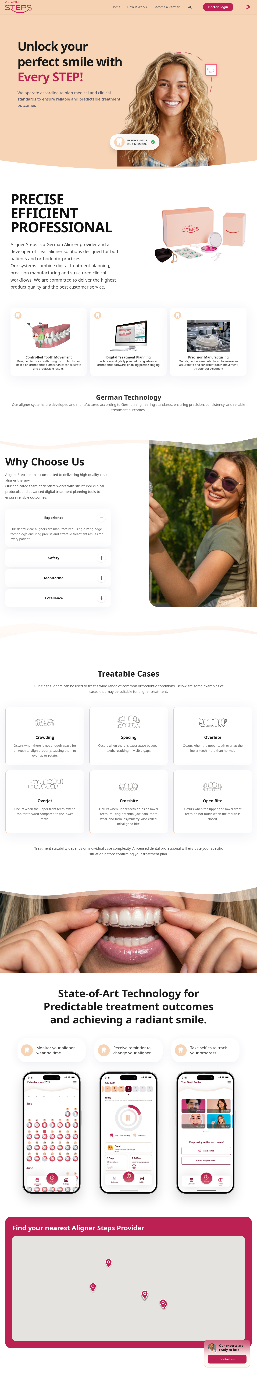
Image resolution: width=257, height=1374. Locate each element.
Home (116, 7)
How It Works (137, 7)
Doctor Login (218, 7)
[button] (109, 1263)
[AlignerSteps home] (18, 7)
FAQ (189, 7)
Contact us (227, 1357)
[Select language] (248, 7)
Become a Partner (167, 7)
